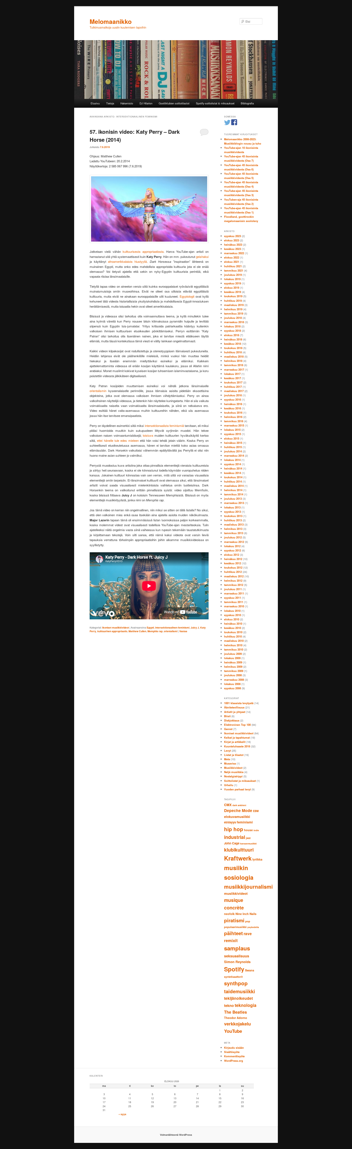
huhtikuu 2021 (233, 266)
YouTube (233, 1031)
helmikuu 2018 (233, 361)
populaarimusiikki (235, 927)
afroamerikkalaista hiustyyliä (127, 261)
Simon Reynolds (237, 961)
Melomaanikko (111, 21)
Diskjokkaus (231, 720)
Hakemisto (126, 103)
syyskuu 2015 (232, 434)
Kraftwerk (238, 858)
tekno (229, 1005)
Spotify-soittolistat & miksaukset (215, 103)
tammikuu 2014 (233, 494)
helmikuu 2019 (233, 309)
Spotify (234, 969)
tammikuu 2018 (233, 365)
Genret (228, 729)
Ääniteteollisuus (234, 707)
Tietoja (110, 103)
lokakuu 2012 (232, 546)
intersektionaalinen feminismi (172, 627)
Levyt (227, 750)
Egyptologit (187, 296)
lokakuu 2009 (232, 658)
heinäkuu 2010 (233, 623)
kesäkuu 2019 (232, 292)
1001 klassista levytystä (238, 703)
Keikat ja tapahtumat (237, 737)
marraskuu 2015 (234, 425)
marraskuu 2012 (234, 542)
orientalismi (170, 631)
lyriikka (257, 859)
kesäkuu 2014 (232, 473)
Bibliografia (247, 103)
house (248, 830)
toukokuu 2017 (233, 382)
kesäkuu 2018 (232, 344)
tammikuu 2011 (233, 602)
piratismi (234, 920)
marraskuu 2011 (234, 593)
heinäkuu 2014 (233, 468)
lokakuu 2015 (232, 430)
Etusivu (95, 103)
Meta (227, 759)
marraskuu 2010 (234, 606)
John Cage (231, 843)
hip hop (233, 829)
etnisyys (230, 822)
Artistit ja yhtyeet (234, 712)
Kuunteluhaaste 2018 (237, 746)
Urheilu (228, 785)
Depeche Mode (238, 810)
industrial (234, 837)
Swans (249, 970)
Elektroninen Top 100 (237, 725)
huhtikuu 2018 (233, 352)
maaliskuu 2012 (234, 576)
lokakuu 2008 (232, 684)
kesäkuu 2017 (232, 378)
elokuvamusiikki (237, 816)
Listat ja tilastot (233, 755)
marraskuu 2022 (234, 253)
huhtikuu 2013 (233, 520)
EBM (256, 811)
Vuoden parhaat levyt (237, 789)
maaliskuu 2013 (234, 524)
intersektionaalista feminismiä (164, 425)
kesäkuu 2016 (232, 408)
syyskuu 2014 (232, 464)
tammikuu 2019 (233, 313)
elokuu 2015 (231, 438)
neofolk (229, 914)
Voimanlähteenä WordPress (176, 1135)
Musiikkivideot (233, 768)
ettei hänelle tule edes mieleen (118, 440)
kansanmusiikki (248, 843)
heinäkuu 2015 (233, 443)
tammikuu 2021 (233, 270)
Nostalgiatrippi (233, 776)
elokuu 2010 (231, 619)
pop (247, 921)
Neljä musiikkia (233, 772)
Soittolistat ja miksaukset (240, 781)
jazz (248, 838)
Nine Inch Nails (245, 914)
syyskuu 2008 (232, 688)
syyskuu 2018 (232, 331)
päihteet (233, 933)
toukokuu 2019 (233, 296)
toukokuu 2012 (233, 567)
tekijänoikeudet (238, 998)
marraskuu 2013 (234, 503)
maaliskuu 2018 (234, 356)
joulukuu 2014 (233, 451)
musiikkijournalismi (248, 886)
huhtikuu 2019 (233, 301)
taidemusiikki (239, 991)
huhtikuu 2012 (233, 572)
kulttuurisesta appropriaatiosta (143, 251)
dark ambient (239, 805)
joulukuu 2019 (233, 275)
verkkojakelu (237, 1023)
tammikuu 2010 (233, 649)
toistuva (148, 435)
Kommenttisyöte (234, 1056)
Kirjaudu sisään (234, 1048)
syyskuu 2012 (232, 550)
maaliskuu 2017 (234, 391)
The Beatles (235, 1012)
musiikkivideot (236, 893)
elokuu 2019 (231, 287)
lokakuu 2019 (232, 279)
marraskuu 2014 (234, 455)
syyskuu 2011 (232, 598)
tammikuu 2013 (233, 533)
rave (248, 933)
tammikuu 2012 (233, 585)
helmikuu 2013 (233, 529)
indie (256, 830)
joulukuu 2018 (233, 318)
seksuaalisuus (236, 956)
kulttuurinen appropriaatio (112, 631)
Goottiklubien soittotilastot (174, 103)
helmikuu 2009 (233, 666)
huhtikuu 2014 (233, 481)
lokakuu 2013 (232, 507)
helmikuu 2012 (233, 580)
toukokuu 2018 (233, 348)
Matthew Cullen (137, 631)
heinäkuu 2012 (233, 559)
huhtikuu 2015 (233, 447)
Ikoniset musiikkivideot (115, 627)
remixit (231, 940)
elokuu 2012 (231, 555)
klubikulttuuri (239, 849)
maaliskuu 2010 (234, 641)
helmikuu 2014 (233, 490)
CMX (228, 804)
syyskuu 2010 (232, 615)
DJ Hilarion (146, 103)
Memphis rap (155, 631)
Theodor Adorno (235, 1018)
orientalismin (98, 391)
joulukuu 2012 (233, 537)
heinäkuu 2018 (233, 339)
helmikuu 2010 (233, 645)
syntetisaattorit (233, 977)
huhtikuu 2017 (233, 387)
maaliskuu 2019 (234, 305)
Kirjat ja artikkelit (234, 742)
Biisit (227, 716)
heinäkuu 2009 (233, 662)
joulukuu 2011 (233, 589)
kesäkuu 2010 (232, 628)
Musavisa (230, 763)
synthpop (236, 983)
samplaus (237, 948)
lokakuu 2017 (232, 374)
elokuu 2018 (231, 335)
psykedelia (253, 927)
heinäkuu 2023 (233, 244)
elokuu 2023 (231, 240)
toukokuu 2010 (233, 632)
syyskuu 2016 (232, 399)
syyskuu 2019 (232, 283)
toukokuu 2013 (233, 516)
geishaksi (202, 256)
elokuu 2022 (231, 257)
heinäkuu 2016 (233, 404)
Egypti (150, 627)
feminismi (245, 822)
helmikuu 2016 (233, 417)
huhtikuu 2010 (233, 636)
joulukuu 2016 (233, 395)
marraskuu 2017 (234, 369)
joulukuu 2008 (233, 675)
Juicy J (195, 627)
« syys (122, 1114)
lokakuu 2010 (232, 611)
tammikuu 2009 (233, 671)
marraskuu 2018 (234, 322)
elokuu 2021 (231, 262)
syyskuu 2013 (232, 512)
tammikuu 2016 (233, 421)
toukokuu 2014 (233, 477)
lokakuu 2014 (232, 460)
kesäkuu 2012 (232, 563)
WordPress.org (233, 1061)
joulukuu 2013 (233, 498)
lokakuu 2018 (232, 326)
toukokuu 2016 (233, 412)
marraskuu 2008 (234, 680)
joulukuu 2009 (233, 654)
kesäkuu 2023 (232, 249)
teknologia (245, 1005)
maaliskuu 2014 (234, 486)
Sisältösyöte (232, 1052)
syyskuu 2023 (232, 236)
